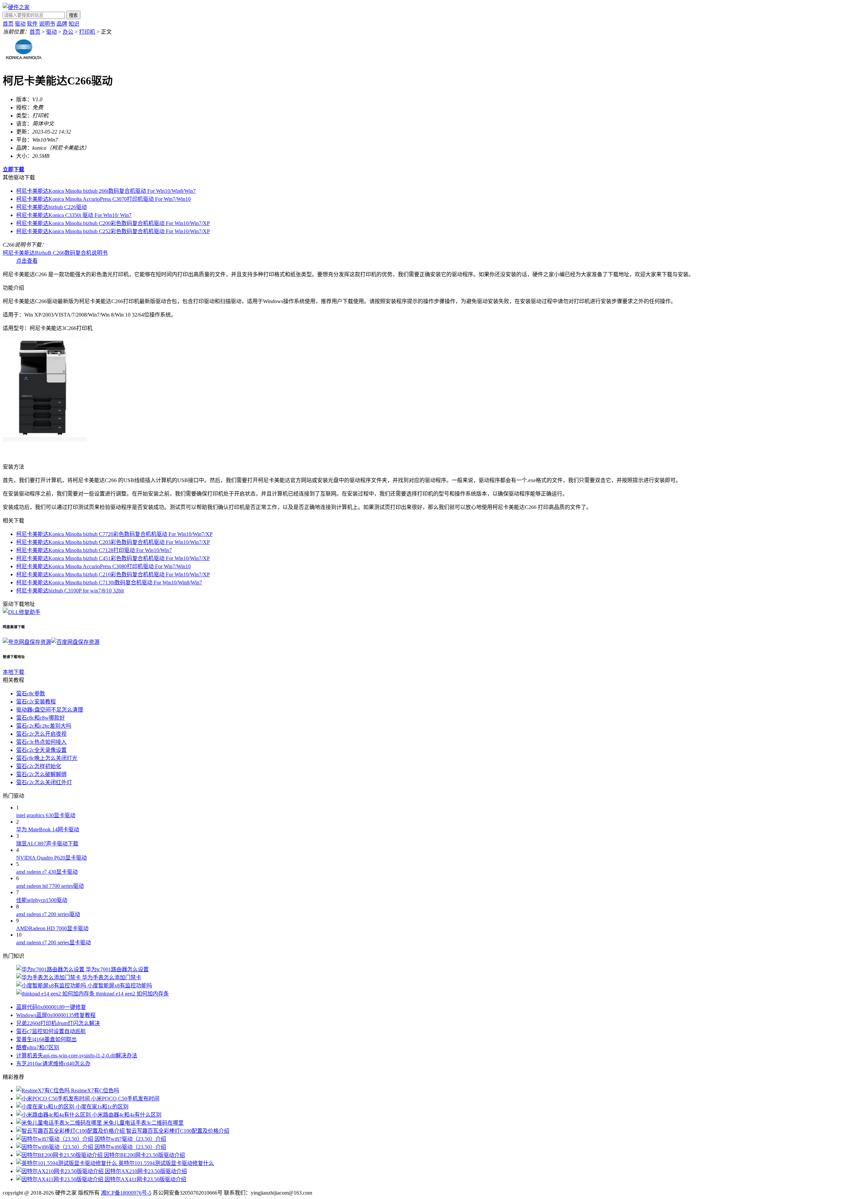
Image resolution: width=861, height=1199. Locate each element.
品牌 (62, 24)
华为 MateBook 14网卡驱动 (47, 829)
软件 (32, 24)
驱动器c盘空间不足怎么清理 (49, 710)
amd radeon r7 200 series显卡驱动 (53, 942)
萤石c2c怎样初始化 (38, 766)
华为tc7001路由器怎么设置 (117, 969)
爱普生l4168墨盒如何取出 (46, 1039)
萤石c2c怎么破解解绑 (41, 774)
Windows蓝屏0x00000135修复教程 (56, 1015)
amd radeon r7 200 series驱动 (48, 914)
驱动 (20, 24)
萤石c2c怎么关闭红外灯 (44, 782)
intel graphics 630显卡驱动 (45, 815)
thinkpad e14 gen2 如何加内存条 (132, 993)
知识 (74, 24)
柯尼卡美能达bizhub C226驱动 (51, 207)
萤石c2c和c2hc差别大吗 (43, 726)
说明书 (47, 24)
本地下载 (13, 672)
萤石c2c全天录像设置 (41, 750)
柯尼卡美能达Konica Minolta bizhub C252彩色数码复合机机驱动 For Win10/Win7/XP (113, 231)
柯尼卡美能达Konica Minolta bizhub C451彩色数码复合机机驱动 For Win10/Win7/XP (113, 558)
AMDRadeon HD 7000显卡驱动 (52, 928)
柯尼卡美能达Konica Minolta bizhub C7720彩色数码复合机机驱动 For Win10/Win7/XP (114, 534)
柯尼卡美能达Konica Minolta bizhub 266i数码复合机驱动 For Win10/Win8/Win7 (106, 191)
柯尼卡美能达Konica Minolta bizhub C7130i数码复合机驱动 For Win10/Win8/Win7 (109, 582)
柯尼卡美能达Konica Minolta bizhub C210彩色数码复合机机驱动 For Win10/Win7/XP (113, 574)
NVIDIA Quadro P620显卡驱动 (51, 858)
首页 (8, 24)
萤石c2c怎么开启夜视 (41, 734)
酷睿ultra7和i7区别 (37, 1047)
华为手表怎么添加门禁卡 (111, 977)
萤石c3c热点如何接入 (41, 742)
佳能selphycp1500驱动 (41, 900)
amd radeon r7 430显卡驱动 (47, 872)
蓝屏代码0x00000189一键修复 (51, 1007)
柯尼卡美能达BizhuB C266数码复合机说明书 (55, 253)
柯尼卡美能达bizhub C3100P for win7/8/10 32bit (70, 590)
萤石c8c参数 (30, 693)
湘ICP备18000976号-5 (126, 1193)
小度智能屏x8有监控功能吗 (119, 985)
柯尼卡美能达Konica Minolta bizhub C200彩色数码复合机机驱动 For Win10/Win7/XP (113, 223)
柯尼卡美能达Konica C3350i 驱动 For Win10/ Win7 (74, 215)
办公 (68, 32)
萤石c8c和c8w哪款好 (40, 718)
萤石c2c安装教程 (36, 701)
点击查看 (27, 261)
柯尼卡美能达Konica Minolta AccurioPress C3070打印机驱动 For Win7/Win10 (103, 199)
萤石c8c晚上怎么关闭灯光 (46, 758)
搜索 (73, 15)
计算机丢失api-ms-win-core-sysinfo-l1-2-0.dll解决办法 (76, 1055)
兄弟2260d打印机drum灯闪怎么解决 (58, 1023)
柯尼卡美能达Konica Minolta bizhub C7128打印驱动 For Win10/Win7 (94, 550)
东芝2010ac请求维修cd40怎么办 (53, 1063)
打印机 (87, 32)
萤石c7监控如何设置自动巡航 (51, 1031)
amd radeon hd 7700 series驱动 (50, 886)
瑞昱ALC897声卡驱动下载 (47, 843)
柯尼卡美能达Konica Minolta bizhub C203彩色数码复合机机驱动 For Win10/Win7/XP (113, 542)
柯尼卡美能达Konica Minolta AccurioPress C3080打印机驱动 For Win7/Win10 (103, 566)
